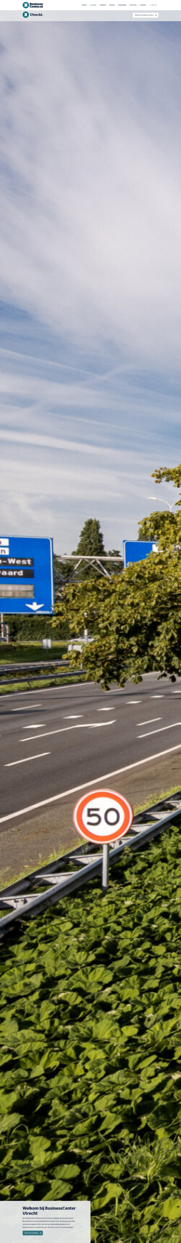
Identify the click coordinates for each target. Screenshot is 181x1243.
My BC (154, 5)
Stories (112, 5)
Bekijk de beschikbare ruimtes (144, 15)
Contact (143, 5)
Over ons (133, 5)
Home (84, 5)
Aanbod (103, 5)
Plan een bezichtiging (31, 1233)
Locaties (93, 5)
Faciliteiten (122, 5)
